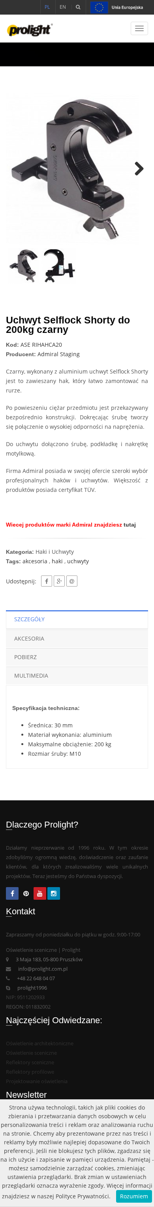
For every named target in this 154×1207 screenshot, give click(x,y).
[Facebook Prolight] (12, 894)
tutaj (130, 524)
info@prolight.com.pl (43, 969)
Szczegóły (29, 619)
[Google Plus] (59, 581)
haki (57, 561)
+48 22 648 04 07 (36, 978)
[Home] (26, 28)
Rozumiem (134, 1196)
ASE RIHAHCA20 (41, 344)
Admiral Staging (59, 354)
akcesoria (35, 561)
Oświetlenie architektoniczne (39, 1043)
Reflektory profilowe (30, 1072)
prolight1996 (32, 988)
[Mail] (71, 581)
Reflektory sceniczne (30, 1062)
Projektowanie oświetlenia (37, 1081)
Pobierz (25, 657)
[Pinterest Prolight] (26, 894)
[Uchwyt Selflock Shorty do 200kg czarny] (77, 169)
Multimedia (31, 675)
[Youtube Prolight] (40, 894)
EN (63, 7)
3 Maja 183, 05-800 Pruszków (49, 959)
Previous (18, 169)
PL (47, 7)
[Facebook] (46, 581)
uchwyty (78, 561)
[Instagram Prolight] (53, 894)
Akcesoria (29, 638)
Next (136, 169)
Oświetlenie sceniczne (31, 1053)
